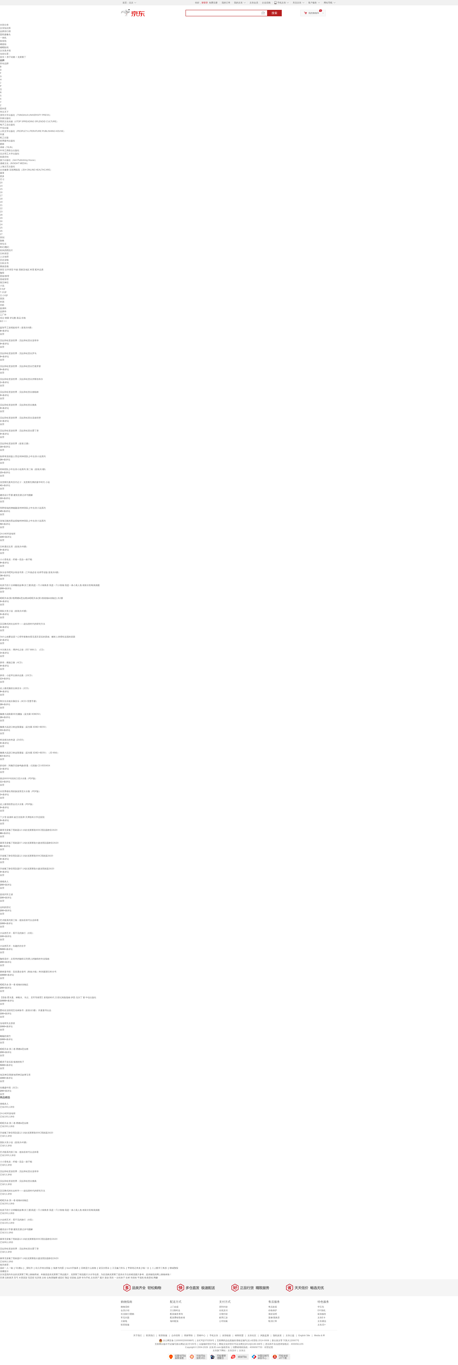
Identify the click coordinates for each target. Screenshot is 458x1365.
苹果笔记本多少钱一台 (138, 1268)
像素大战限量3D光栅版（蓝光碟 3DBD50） (21, 714)
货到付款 (223, 1307)
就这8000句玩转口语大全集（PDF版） (18, 778)
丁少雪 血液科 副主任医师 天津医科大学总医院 (22, 817)
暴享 (2, 173)
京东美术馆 (5, 50)
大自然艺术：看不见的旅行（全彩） (17, 933)
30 (1, 221)
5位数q (19, 1268)
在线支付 (223, 1310)
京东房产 (95, 1277)
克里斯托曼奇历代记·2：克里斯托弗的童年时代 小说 (25, 482)
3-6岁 (2, 289)
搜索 (274, 12)
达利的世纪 (5, 907)
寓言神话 (4, 282)
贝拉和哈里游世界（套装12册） (15, 443)
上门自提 (174, 1307)
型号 (16, 1277)
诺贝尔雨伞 (104, 1268)
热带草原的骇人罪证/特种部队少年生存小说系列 (23, 456)
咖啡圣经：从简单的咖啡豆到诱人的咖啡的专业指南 (24, 959)
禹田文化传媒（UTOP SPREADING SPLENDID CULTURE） (29, 121)
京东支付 (232, 1350)
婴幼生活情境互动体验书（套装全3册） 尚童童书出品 (25, 1010)
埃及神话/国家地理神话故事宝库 (15, 1075)
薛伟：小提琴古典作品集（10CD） (17, 675)
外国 (2, 302)
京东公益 (290, 1335)
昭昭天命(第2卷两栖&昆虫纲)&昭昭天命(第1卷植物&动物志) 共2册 (31, 598)
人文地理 (4, 257)
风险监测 (264, 1335)
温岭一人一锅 (6, 1268)
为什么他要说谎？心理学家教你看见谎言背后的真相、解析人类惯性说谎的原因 (37, 637)
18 (1, 199)
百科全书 (4, 263)
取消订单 (272, 1321)
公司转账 (223, 1321)
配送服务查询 (176, 1314)
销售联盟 (239, 1335)
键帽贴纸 (4, 47)
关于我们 (137, 1335)
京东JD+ (322, 1324)
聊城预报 (174, 1268)
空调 (2, 1277)
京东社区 (252, 1335)
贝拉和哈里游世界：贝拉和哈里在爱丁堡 (19, 430)
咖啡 (2, 273)
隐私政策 (277, 1335)
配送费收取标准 (177, 1317)
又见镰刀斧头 (118, 1268)
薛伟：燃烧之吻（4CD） (12, 662)
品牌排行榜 (5, 31)
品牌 (79, 1277)
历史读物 (4, 260)
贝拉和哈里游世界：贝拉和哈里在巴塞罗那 (20, 366)
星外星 (3, 108)
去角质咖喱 (52, 1277)
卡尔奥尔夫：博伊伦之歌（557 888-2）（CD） (22, 649)
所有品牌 (4, 63)
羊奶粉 (133, 1277)
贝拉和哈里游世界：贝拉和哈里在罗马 (18, 353)
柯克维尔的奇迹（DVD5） (12, 740)
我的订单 (226, 2)
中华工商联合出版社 (9, 150)
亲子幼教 (11, 57)
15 (1, 189)
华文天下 (4, 112)
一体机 (3, 38)
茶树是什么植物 (88, 1268)
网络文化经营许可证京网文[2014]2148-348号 (240, 1344)
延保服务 (322, 1314)
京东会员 (254, 2)
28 (1, 215)
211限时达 (175, 1310)
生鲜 (128, 1277)
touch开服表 (72, 1268)
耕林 (2, 144)
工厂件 (3, 314)
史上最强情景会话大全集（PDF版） (17, 804)
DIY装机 (321, 1310)
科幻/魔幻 (4, 247)
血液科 (3, 308)
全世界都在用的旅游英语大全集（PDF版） (20, 791)
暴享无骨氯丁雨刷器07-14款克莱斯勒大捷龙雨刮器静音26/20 (29, 843)
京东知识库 (5, 28)
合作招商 (175, 1335)
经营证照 (268, 1347)
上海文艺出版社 (7, 166)
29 (1, 218)
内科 (2, 305)
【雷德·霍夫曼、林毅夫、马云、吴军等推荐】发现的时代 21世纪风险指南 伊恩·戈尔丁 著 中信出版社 (48, 997)
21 (1, 205)
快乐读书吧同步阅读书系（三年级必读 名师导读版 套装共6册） (30, 572)
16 (1, 192)
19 (1, 202)
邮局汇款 (223, 1317)
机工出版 (4, 137)
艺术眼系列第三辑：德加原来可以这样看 (19, 920)
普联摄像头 (5, 34)
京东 (145, 14)
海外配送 (174, 1321)
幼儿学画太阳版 (42, 1268)
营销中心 (201, 1335)
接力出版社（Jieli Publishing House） (18, 160)
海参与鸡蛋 (58, 1268)
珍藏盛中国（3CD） (10, 1087)
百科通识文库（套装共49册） (14, 546)
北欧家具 (9, 1277)
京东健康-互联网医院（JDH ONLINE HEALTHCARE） (26, 170)
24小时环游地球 (7, 533)
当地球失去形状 (7, 1023)
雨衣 (111, 1277)
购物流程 (125, 1307)
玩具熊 (38, 1277)
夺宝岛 (321, 1307)
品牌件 (3, 311)
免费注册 (213, 2)
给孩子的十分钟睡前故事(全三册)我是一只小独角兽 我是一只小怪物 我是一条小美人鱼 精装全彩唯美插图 (50, 585)
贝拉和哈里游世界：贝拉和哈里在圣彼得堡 (20, 418)
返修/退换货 (274, 1317)
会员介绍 (125, 1310)
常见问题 (125, 1317)
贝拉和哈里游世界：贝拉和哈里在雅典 (18, 405)
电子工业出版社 (7, 124)
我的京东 (238, 2)
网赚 (156, 1277)
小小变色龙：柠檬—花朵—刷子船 (16, 559)
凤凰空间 (4, 157)
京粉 (44, 1277)
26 (1, 231)
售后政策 (272, 1307)
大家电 (124, 1321)
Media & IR (319, 1335)
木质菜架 (23, 1277)
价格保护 (272, 1310)
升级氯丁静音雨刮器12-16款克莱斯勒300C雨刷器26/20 (26, 856)
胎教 (2, 240)
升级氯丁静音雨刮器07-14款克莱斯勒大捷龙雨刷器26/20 (27, 868)
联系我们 (150, 1335)
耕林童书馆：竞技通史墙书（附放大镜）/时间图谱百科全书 (28, 971)
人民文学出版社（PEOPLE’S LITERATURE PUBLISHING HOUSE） (32, 131)
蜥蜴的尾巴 (5, 1036)
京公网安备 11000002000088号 (178, 1340)
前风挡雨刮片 (6, 250)
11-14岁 (4, 295)
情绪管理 (4, 279)
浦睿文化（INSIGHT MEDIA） (14, 163)
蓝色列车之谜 (6, 894)
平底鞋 (140, 1277)
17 (1, 195)
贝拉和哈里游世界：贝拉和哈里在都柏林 (19, 392)
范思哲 (31, 1277)
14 (1, 186)
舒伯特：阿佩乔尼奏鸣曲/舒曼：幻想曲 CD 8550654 (25, 765)
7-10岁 (3, 292)
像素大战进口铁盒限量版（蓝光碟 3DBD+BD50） (24, 727)
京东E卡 (321, 1317)
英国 (2, 298)
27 (1, 234)
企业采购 (266, 2)
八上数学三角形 (159, 1268)
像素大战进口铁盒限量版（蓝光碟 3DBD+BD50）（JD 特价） (29, 752)
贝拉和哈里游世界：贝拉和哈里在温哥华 (19, 340)
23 (1, 211)
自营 (2, 334)
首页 (2, 57)
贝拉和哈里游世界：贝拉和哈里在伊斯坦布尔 (21, 379)
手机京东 (281, 2)
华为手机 (86, 1277)
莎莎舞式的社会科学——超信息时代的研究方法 (22, 624)
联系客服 (125, 1324)
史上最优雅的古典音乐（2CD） (15, 688)
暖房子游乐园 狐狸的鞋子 (12, 1062)
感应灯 (61, 1277)
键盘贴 (3, 44)
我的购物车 (313, 13)
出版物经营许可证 (207, 1344)
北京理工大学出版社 (9, 153)
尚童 (2, 134)
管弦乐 (3, 244)
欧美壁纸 (148, 1277)
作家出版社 (5, 118)
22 (1, 208)
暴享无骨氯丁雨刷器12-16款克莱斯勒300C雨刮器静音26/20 (28, 830)
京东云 (242, 1350)
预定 (67, 1277)
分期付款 (223, 1314)
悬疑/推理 (4, 276)
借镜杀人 (4, 881)
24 (1, 224)
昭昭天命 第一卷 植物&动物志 (14, 984)
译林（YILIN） (7, 147)
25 (1, 228)
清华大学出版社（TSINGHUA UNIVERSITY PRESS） (26, 115)
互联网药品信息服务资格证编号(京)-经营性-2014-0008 (243, 1340)
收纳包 (3, 41)
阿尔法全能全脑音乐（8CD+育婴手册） (19, 701)
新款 (107, 1277)
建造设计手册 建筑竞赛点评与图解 (16, 495)
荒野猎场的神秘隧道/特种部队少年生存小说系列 (23, 508)
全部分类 (4, 25)
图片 (102, 1277)
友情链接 (226, 1335)
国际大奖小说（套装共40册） (14, 611)
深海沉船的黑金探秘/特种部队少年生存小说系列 (23, 521)
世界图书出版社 (7, 141)
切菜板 (73, 1277)
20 (1, 182)
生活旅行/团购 (127, 1314)
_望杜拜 (29, 1268)
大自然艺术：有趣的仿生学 (13, 946)
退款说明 (272, 1314)
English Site (304, 1335)
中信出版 (4, 128)
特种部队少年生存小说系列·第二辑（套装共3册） (23, 469)
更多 (2, 176)
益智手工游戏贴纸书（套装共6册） (16, 327)
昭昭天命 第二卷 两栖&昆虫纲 (14, 1049)
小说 (2, 285)
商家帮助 (188, 1335)
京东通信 (322, 1321)
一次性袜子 (119, 1277)
